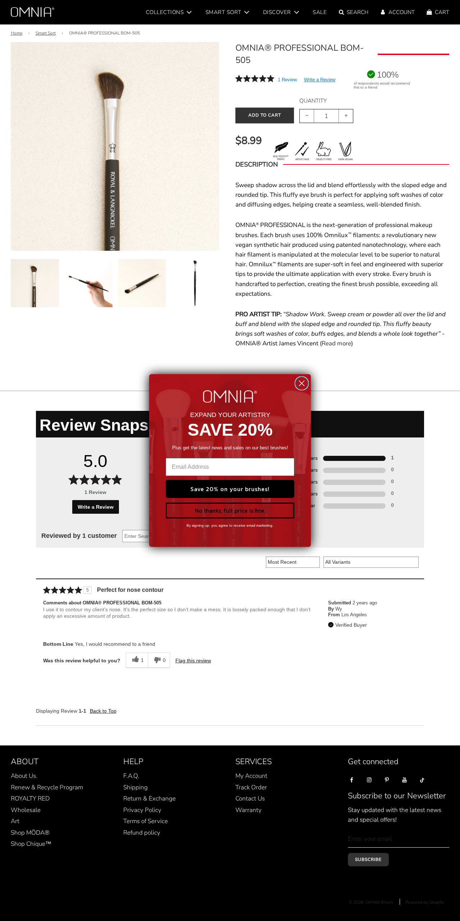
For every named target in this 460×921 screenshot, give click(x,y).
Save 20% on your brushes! (230, 489)
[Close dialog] (301, 383)
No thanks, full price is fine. (230, 510)
